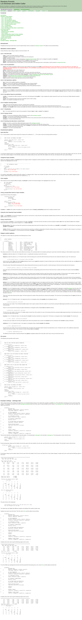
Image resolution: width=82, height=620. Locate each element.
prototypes (70, 288)
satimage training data (25, 404)
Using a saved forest (6, 36)
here (10, 291)
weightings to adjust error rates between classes (42, 74)
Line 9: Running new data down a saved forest (12, 27)
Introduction (3, 15)
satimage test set (60, 404)
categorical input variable (31, 59)
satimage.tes (50, 435)
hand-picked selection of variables (19, 76)
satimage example (39, 45)
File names (3, 39)
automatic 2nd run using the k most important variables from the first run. (25, 75)
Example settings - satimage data (9, 40)
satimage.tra (38, 435)
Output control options (6, 38)
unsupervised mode (61, 62)
